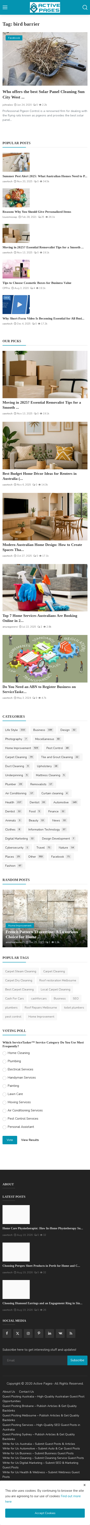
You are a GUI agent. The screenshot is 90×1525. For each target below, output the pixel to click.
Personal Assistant (21, 1127)
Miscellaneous (47, 739)
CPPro (6, 288)
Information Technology (47, 830)
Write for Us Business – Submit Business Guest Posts (38, 1453)
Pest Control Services (23, 1118)
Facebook (60, 857)
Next (79, 918)
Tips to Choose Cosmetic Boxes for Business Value (37, 283)
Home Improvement (21, 748)
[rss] (71, 1333)
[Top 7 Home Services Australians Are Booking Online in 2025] (45, 588)
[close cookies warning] (84, 1485)
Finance (56, 811)
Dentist (37, 802)
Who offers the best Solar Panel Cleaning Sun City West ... (44, 94)
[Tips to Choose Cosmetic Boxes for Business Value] (16, 268)
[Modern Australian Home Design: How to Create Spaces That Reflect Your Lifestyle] (45, 516)
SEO (76, 999)
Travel (43, 848)
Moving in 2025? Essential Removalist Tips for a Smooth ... (43, 247)
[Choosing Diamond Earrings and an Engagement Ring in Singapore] (16, 1289)
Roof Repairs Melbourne (41, 1008)
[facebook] (7, 1333)
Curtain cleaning (54, 793)
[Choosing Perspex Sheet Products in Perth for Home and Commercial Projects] (16, 1252)
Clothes (12, 830)
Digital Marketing (19, 839)
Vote (10, 1140)
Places (12, 857)
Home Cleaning (19, 1053)
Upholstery (47, 766)
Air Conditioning (19, 793)
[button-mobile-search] (85, 7)
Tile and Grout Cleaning (59, 757)
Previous (10, 918)
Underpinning (16, 775)
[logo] (45, 7)
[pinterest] (39, 1333)
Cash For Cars (14, 999)
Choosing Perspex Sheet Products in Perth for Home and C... (41, 1265)
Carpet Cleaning (18, 757)
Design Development (58, 839)
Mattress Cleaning (50, 775)
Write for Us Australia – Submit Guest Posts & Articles (39, 1444)
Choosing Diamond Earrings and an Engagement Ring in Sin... (42, 1303)
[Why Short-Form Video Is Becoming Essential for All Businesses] (16, 304)
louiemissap (10, 217)
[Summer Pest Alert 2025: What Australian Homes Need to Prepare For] (16, 162)
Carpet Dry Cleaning (18, 980)
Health (13, 802)
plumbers (11, 1008)
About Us (9, 1392)
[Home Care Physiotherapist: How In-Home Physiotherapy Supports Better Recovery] (16, 1214)
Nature (66, 848)
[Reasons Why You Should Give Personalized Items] (16, 197)
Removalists (41, 784)
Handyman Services (22, 1077)
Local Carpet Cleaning (55, 989)
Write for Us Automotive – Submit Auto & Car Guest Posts (41, 1448)
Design (67, 730)
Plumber (13, 784)
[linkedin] (49, 1333)
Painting (13, 1086)
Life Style (15, 730)
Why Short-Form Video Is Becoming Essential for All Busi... (43, 318)
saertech (8, 181)
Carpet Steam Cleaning (20, 971)
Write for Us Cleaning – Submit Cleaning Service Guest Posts (43, 1458)
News (59, 820)
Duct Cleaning (16, 766)
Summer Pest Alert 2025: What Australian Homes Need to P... (45, 176)
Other (35, 857)
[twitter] (17, 1333)
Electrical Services (20, 1069)
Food (34, 811)
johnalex (8, 104)
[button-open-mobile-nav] (5, 7)
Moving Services (19, 1102)
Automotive (64, 802)
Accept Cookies (45, 1513)
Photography (16, 739)
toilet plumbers (74, 1008)
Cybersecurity (16, 848)
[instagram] (28, 1333)
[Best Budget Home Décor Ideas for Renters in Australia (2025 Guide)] (45, 445)
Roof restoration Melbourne (57, 980)
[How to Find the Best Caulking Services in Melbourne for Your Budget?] (45, 918)
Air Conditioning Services (25, 1110)
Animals (12, 820)
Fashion (13, 866)
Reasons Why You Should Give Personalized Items (37, 211)
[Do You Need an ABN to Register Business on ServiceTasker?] (45, 659)
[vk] (60, 1333)
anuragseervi (10, 626)
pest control (13, 1017)
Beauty (36, 820)
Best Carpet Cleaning (19, 989)
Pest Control (57, 748)
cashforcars (39, 999)
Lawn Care (15, 1094)
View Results (30, 1140)
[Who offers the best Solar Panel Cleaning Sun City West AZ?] (45, 59)
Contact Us (26, 1392)
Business (42, 730)
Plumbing (14, 1061)
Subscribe (77, 1360)
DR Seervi (11, 942)
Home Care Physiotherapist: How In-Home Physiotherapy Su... (43, 1228)
